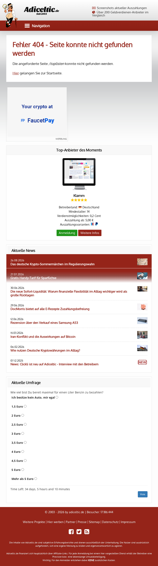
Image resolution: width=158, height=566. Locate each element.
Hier (16, 73)
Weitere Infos (89, 233)
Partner (71, 522)
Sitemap (94, 522)
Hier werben (55, 522)
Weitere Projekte (34, 522)
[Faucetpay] (37, 113)
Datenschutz (110, 522)
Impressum (128, 522)
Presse (82, 522)
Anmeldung (67, 233)
